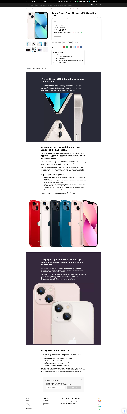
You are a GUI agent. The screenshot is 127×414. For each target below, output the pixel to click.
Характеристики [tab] (36, 68)
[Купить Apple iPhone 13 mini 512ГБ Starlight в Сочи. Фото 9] (45, 49)
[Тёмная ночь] (71, 47)
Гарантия (27, 400)
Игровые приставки (46, 5)
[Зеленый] (67, 47)
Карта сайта (28, 405)
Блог (70, 1)
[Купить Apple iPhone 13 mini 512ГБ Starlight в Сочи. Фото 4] (39, 44)
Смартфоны (34, 5)
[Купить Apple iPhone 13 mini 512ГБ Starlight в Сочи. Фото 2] (28, 44)
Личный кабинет (46, 402)
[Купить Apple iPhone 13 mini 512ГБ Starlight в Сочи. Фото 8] (39, 49)
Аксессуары (68, 5)
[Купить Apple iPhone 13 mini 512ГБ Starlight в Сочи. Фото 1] (37, 25)
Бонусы (44, 406)
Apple (27, 5)
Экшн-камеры (58, 5)
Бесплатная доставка (60, 58)
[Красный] (64, 47)
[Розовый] (78, 47)
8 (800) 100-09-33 (96, 1)
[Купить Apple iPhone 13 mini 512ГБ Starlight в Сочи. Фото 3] (34, 44)
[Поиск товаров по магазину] (97, 5)
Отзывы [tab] (44, 68)
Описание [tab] (29, 68)
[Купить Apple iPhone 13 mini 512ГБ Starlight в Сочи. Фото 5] (45, 44)
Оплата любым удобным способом (63, 56)
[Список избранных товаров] (49, 1)
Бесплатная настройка (60, 62)
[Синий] (81, 47)
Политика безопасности (30, 407)
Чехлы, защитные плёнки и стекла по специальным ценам (69, 60)
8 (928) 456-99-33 (84, 1)
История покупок (46, 403)
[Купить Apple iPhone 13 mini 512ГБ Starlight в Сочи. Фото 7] (34, 49)
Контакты (66, 1)
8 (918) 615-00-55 (71, 403)
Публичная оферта (29, 408)
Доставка (27, 401)
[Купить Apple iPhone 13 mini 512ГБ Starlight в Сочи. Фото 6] (28, 49)
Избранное (45, 404)
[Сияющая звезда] (74, 47)
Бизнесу (27, 403)
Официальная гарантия (60, 54)
